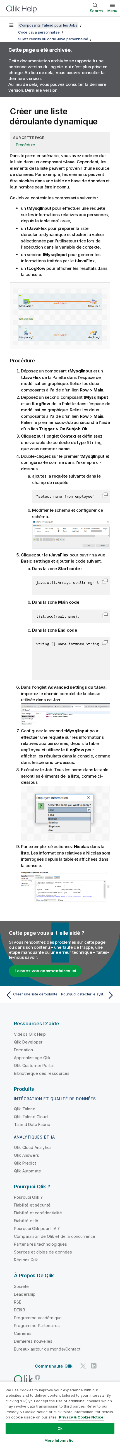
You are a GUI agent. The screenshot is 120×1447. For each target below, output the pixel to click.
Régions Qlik (26, 1259)
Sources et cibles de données (43, 1252)
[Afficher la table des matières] (11, 25)
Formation (23, 1049)
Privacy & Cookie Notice (81, 1417)
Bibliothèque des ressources (41, 1073)
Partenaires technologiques (40, 1244)
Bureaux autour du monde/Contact (47, 1349)
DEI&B (19, 1309)
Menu (112, 10)
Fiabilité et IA (26, 1220)
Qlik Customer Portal (34, 1065)
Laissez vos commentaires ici (45, 970)
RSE (17, 1302)
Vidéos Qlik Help (30, 1034)
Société (21, 1286)
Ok (60, 1428)
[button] (105, 495)
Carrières (23, 1333)
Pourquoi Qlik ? (28, 1197)
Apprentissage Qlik (32, 1057)
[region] (60, 1414)
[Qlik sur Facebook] (37, 1377)
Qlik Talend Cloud (31, 1116)
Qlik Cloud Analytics (33, 1147)
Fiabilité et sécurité (32, 1205)
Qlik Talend (24, 1108)
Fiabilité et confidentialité (38, 1212)
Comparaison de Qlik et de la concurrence (54, 1236)
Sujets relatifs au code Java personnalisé (53, 39)
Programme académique (38, 1317)
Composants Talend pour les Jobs (48, 25)
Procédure (25, 144)
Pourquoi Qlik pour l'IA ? (37, 1228)
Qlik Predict (25, 1163)
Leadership (25, 1294)
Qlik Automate (27, 1171)
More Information (60, 1440)
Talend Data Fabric (32, 1124)
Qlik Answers (26, 1155)
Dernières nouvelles (33, 1341)
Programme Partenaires (37, 1325)
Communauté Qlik (54, 1366)
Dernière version (41, 90)
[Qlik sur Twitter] (83, 1365)
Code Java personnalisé (39, 32)
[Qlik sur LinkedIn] (94, 1365)
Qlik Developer (28, 1042)
